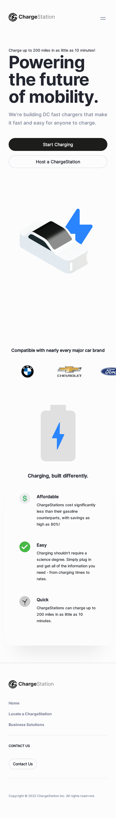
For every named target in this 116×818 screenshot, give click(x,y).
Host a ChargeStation (58, 161)
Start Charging (58, 144)
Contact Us (23, 764)
